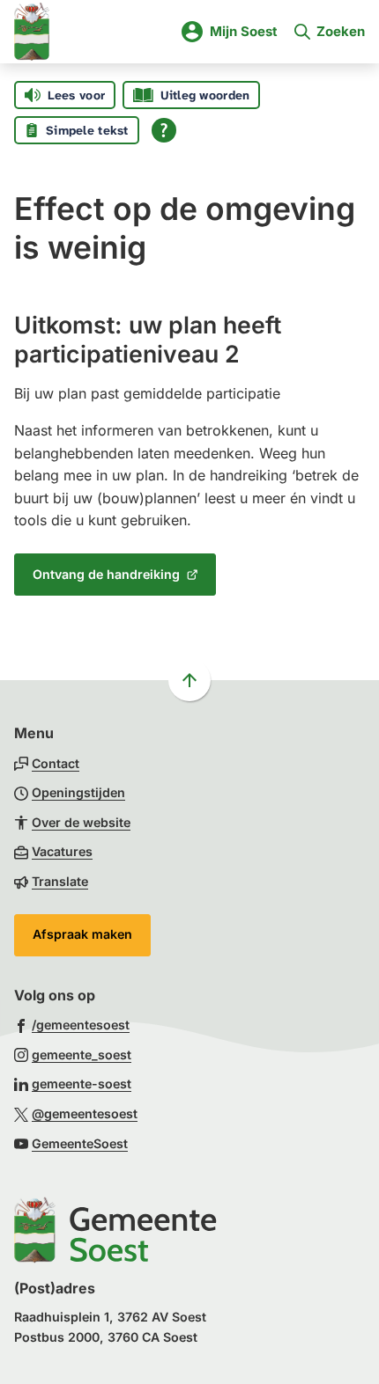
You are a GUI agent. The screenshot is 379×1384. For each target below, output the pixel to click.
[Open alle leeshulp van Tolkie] (164, 130)
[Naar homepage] (31, 31)
